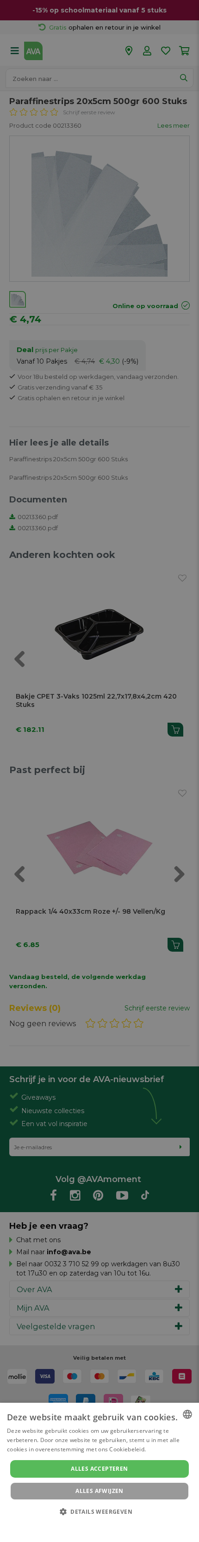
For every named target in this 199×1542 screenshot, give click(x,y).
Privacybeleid (93, 1524)
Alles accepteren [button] (99, 1469)
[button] (99, 1511)
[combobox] (187, 1414)
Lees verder (164, 1449)
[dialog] (99, 1472)
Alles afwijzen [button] (99, 1491)
